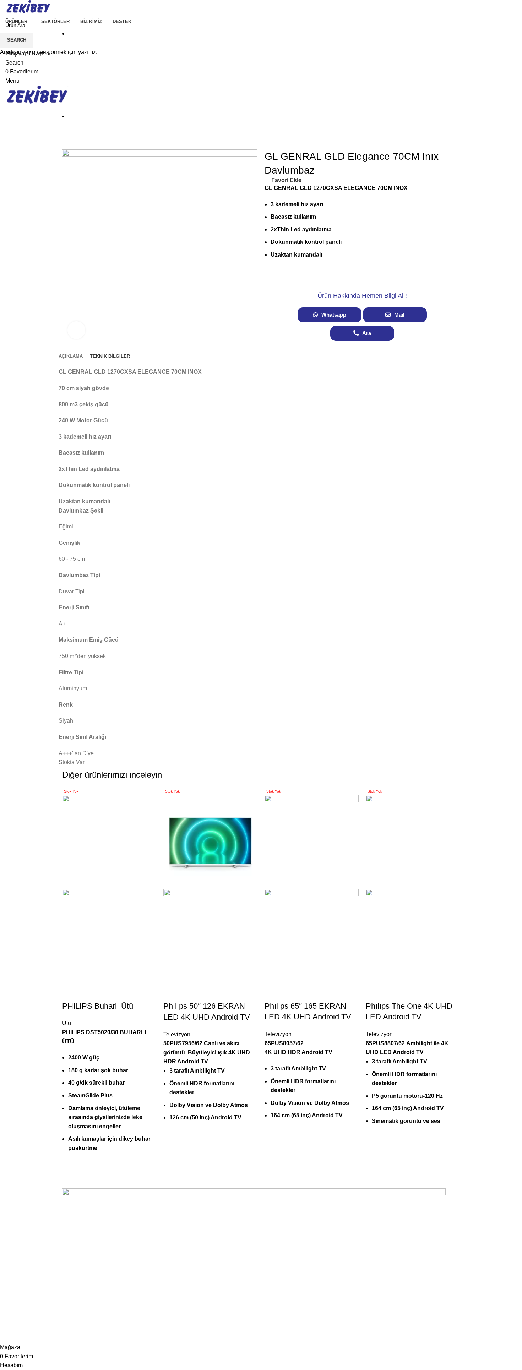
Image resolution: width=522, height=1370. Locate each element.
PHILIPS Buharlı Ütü (97, 1006)
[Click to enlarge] (76, 330)
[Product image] (109, 936)
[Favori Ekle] (71, 992)
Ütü (66, 1023)
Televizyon (176, 1034)
